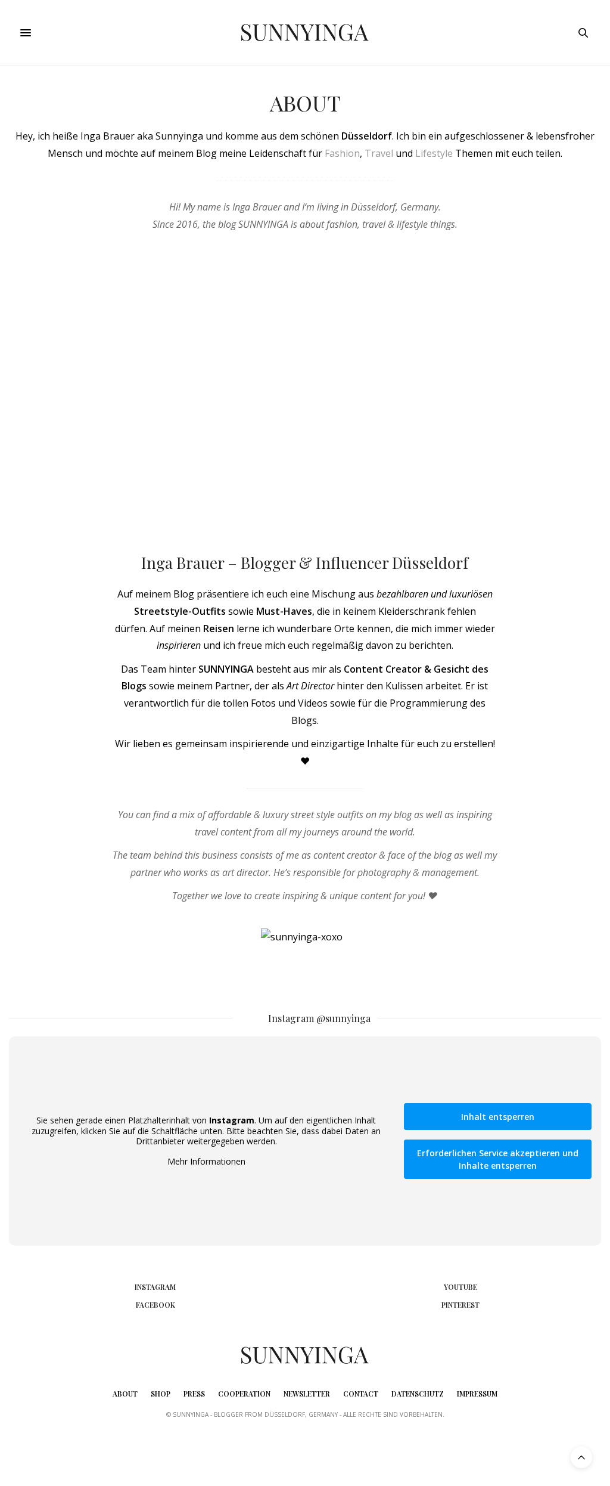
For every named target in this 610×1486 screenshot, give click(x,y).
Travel (379, 153)
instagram (155, 1287)
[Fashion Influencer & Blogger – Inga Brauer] (305, 33)
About (125, 1393)
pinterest (460, 1304)
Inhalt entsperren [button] (497, 1116)
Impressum (477, 1393)
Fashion (342, 153)
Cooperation (244, 1393)
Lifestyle (434, 153)
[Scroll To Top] (581, 1457)
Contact (360, 1393)
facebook (155, 1304)
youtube (460, 1287)
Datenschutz (417, 1393)
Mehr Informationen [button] (206, 1161)
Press (194, 1393)
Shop (160, 1393)
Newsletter (307, 1393)
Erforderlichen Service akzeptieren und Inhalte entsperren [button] (497, 1159)
